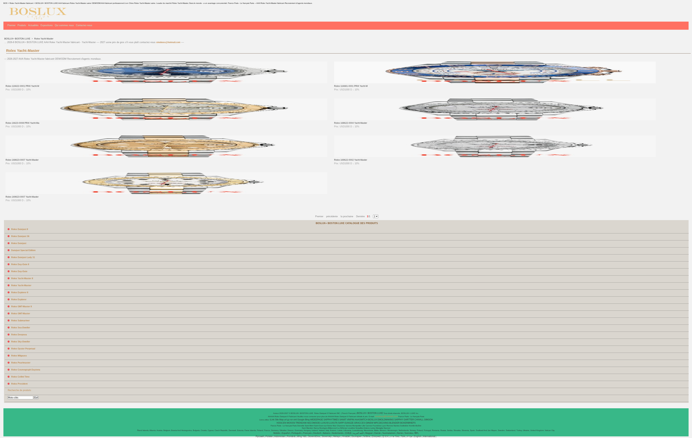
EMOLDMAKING (386, 420)
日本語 (348, 433)
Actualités (33, 25)
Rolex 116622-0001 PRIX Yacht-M (22, 86)
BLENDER (394, 423)
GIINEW (369, 423)
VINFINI (350, 420)
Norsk (400, 433)
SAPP (341, 423)
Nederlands (337, 433)
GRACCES (359, 423)
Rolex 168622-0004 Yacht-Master (350, 123)
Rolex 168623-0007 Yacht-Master (22, 160)
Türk (403, 436)
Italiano (326, 433)
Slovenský (326, 436)
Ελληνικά (376, 436)
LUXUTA (333, 423)
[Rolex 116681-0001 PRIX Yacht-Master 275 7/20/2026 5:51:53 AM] (495, 82)
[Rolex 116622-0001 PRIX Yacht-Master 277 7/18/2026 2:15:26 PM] (166, 82)
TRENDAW (301, 423)
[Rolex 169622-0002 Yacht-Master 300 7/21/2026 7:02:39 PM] (495, 156)
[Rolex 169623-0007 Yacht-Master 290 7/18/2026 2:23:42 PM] (166, 193)
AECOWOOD (313, 423)
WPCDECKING (381, 423)
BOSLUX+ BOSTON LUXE (17, 39)
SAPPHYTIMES (331, 420)
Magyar (369, 433)
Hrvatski (346, 436)
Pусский (260, 436)
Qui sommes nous (64, 25)
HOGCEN (281, 423)
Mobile (276, 433)
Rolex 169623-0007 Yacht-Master (22, 197)
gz (288, 420)
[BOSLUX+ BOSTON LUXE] (36, 19)
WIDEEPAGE (316, 420)
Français (307, 433)
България (356, 436)
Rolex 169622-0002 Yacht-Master (350, 160)
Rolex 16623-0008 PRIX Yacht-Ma (22, 123)
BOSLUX (372, 420)
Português (296, 433)
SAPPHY (398, 420)
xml (295, 420)
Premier (11, 25)
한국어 (385, 436)
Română (291, 436)
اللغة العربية (358, 433)
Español (286, 433)
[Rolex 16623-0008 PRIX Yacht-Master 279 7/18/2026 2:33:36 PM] (166, 119)
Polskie (269, 436)
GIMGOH (428, 420)
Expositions (47, 25)
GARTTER (409, 420)
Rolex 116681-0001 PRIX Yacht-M (351, 86)
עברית (409, 436)
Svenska (408, 433)
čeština (366, 436)
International (429, 436)
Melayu (336, 436)
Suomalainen (388, 433)
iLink (272, 420)
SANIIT (342, 420)
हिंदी (416, 433)
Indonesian (279, 436)
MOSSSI (291, 423)
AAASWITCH (361, 420)
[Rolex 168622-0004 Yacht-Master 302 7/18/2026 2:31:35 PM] (495, 119)
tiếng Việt (301, 436)
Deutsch (317, 433)
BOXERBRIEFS (408, 423)
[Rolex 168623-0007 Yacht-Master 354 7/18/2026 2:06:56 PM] (166, 156)
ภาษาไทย (394, 436)
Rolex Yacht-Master (43, 39)
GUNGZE (349, 423)
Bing (307, 420)
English (417, 436)
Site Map (279, 420)
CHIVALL (418, 420)
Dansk (377, 433)
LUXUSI (325, 423)
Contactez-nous (84, 25)
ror (291, 420)
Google (301, 420)
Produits (21, 25)
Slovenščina (314, 436)
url (285, 420)
